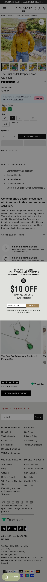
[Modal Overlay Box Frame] (23, 291)
